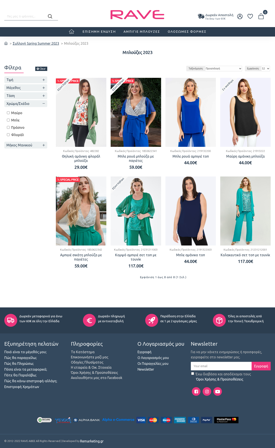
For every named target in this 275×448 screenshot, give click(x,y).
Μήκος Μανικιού (19, 145)
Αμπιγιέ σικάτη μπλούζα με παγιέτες (81, 257)
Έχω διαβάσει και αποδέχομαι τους (223, 376)
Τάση (10, 96)
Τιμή (9, 80)
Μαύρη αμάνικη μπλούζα (245, 156)
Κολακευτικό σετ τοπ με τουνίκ (245, 255)
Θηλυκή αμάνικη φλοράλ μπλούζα (81, 158)
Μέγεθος (13, 88)
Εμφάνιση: (253, 68)
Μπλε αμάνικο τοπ (190, 255)
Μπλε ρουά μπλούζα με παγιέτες (136, 158)
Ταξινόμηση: (195, 68)
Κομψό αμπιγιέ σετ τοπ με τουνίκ (135, 257)
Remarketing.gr (92, 441)
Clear (43, 68)
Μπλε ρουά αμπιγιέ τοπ (191, 156)
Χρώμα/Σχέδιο (17, 104)
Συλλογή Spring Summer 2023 (36, 43)
